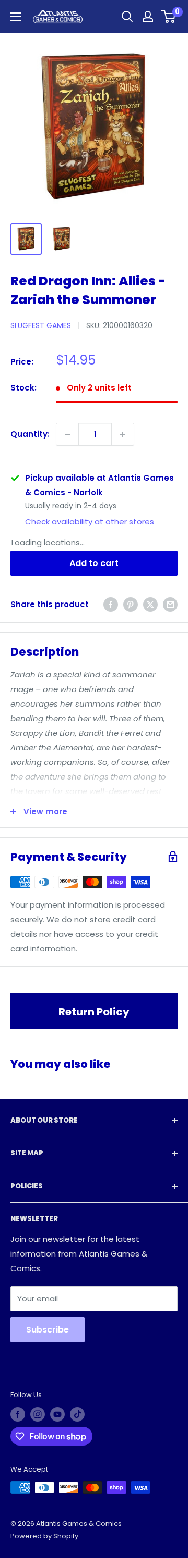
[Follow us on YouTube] (57, 1414)
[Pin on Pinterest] (130, 604)
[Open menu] (15, 16)
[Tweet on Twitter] (150, 604)
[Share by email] (170, 604)
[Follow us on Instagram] (37, 1414)
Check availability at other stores (89, 521)
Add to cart (94, 563)
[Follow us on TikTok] (77, 1414)
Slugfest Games (40, 325)
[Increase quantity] (123, 434)
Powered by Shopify (44, 1536)
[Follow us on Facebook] (17, 1414)
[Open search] (127, 16)
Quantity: (30, 434)
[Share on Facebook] (110, 604)
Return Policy (94, 1011)
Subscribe (47, 1330)
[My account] (148, 16)
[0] (168, 16)
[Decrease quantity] (67, 434)
